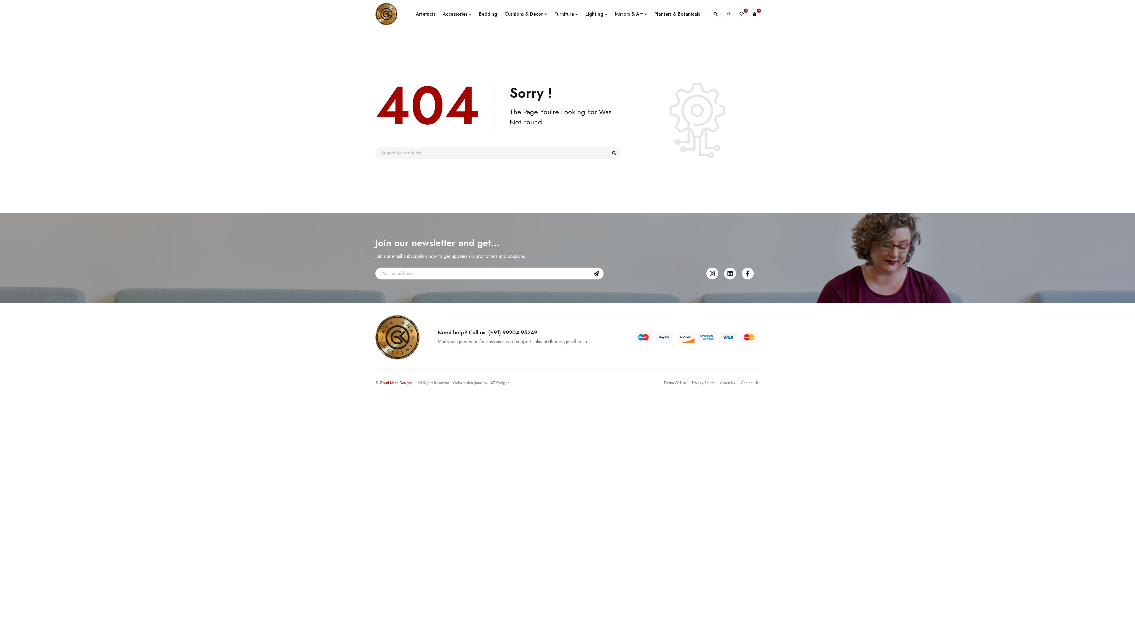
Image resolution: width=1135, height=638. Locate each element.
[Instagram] (712, 273)
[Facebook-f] (748, 273)
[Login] (729, 14)
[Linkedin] (730, 273)
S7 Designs (500, 382)
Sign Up (596, 273)
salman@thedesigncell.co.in (560, 341)
